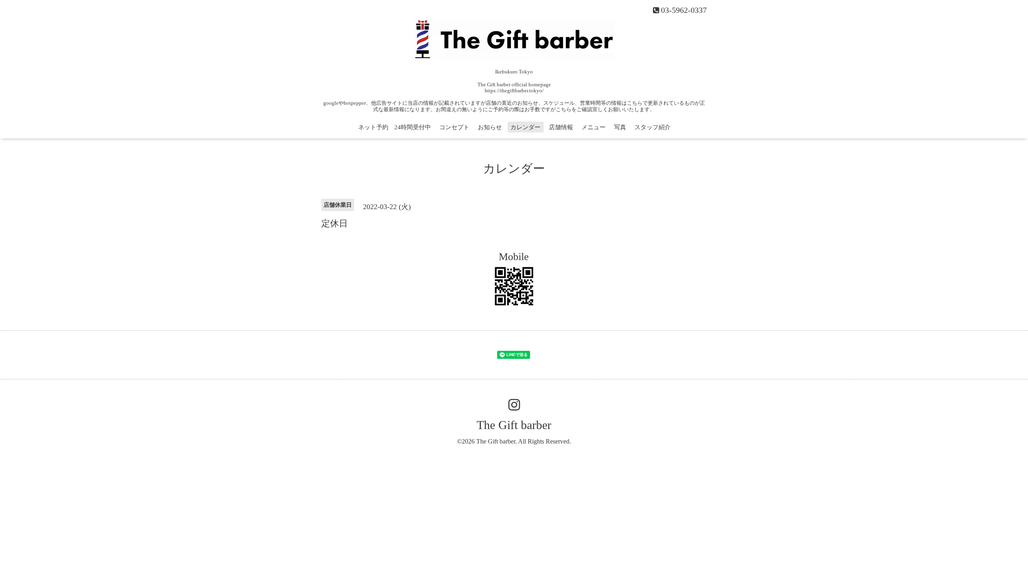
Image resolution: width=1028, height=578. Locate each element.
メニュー (593, 127)
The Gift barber (514, 424)
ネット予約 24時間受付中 (394, 127)
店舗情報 (561, 127)
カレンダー (525, 127)
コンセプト (454, 127)
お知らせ (490, 127)
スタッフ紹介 (652, 127)
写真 (620, 127)
